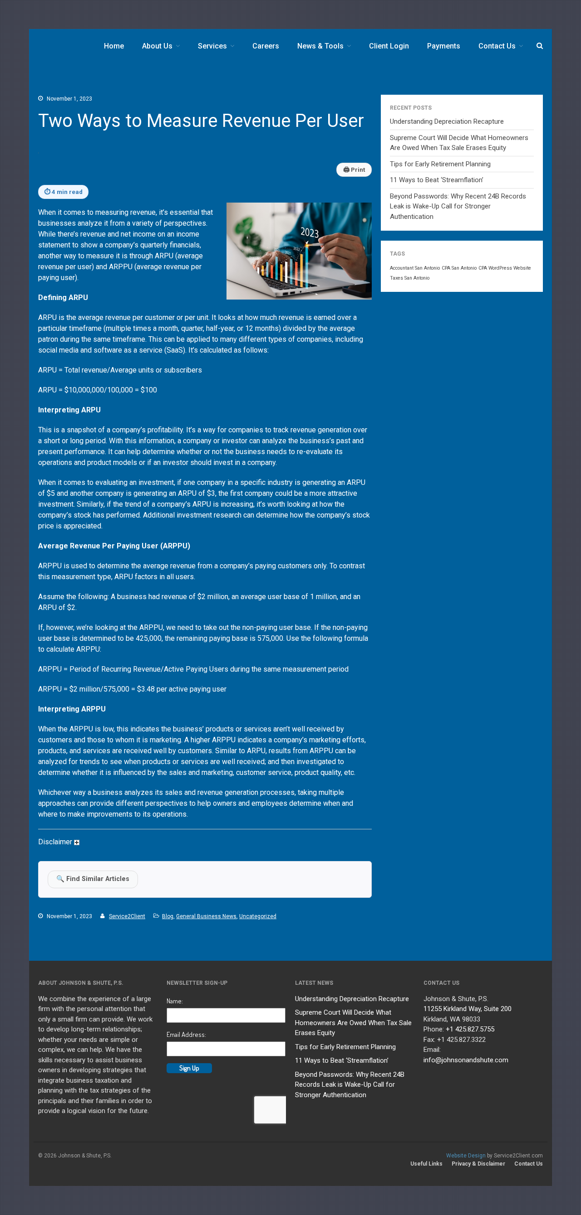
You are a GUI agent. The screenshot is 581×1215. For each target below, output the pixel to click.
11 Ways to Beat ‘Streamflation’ (436, 180)
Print (354, 169)
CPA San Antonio (459, 268)
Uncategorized (257, 916)
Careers (265, 46)
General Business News (206, 916)
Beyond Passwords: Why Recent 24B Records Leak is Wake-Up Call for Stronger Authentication (458, 206)
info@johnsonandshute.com (465, 1060)
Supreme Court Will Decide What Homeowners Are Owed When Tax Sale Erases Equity (353, 1022)
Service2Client (127, 916)
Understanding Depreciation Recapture (447, 121)
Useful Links (426, 1164)
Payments (443, 46)
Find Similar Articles (92, 879)
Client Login (389, 46)
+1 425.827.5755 (470, 1029)
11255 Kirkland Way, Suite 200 (467, 1009)
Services (212, 46)
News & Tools (320, 46)
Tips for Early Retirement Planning (440, 164)
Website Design (466, 1155)
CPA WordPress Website (504, 268)
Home (114, 46)
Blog (167, 916)
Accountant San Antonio (415, 268)
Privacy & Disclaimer (478, 1164)
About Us (157, 46)
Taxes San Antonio (409, 278)
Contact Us (497, 46)
